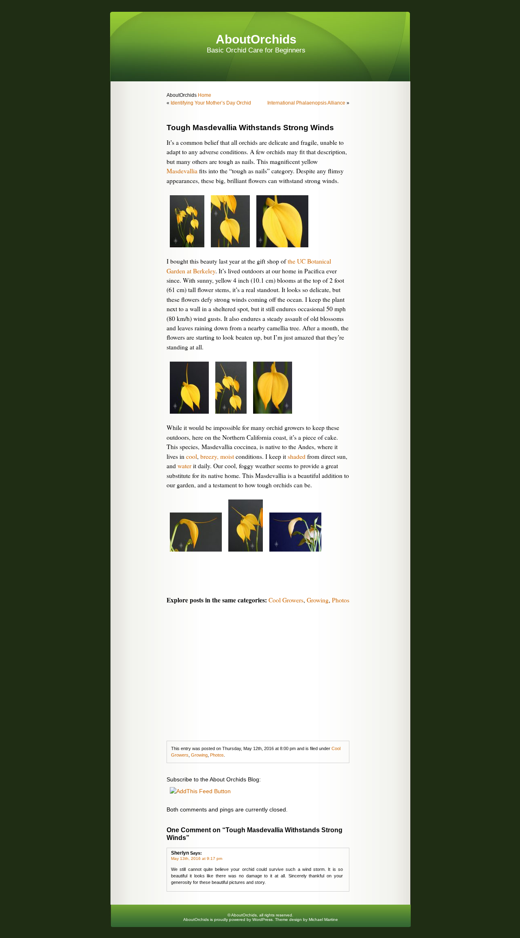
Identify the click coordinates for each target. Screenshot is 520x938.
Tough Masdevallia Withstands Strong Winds (250, 127)
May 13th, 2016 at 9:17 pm (196, 858)
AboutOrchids (256, 39)
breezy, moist (217, 456)
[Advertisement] (258, 672)
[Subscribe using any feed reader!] (200, 791)
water (184, 466)
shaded (297, 456)
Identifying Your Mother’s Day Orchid (211, 103)
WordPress (262, 919)
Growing (318, 600)
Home (204, 95)
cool (191, 456)
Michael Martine (323, 919)
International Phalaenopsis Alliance (306, 103)
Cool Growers (286, 600)
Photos (340, 600)
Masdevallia (182, 171)
